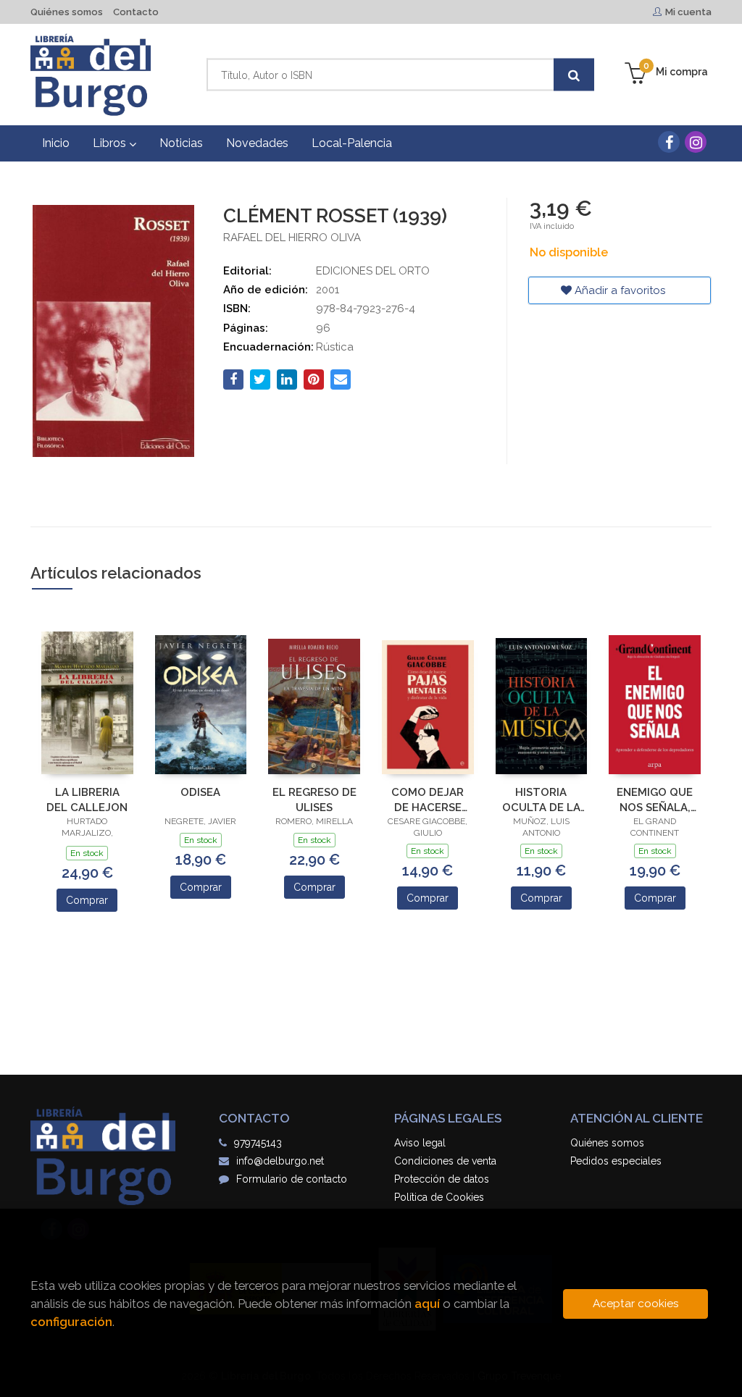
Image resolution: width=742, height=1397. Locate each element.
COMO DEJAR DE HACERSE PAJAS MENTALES (427, 800)
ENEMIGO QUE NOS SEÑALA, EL (655, 800)
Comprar (87, 900)
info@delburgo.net (280, 1161)
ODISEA (200, 792)
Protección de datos (441, 1179)
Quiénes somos (66, 12)
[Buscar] (574, 75)
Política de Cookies (439, 1197)
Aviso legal (420, 1143)
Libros (111, 143)
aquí (427, 1303)
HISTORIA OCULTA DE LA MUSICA (541, 800)
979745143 (258, 1143)
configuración (71, 1321)
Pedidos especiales (616, 1161)
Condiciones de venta (445, 1161)
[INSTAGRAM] (695, 142)
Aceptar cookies (636, 1303)
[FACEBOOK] (669, 142)
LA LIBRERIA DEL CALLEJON (87, 800)
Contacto (136, 12)
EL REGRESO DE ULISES (314, 800)
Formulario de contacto (291, 1179)
